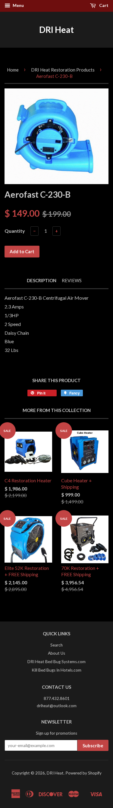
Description (41, 280)
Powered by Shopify (83, 773)
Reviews (72, 280)
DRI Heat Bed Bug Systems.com (56, 661)
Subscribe (93, 745)
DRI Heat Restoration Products (63, 69)
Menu (18, 5)
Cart (103, 5)
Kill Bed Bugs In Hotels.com (56, 670)
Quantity (15, 231)
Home (13, 69)
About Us (56, 653)
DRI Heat (56, 29)
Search (56, 645)
